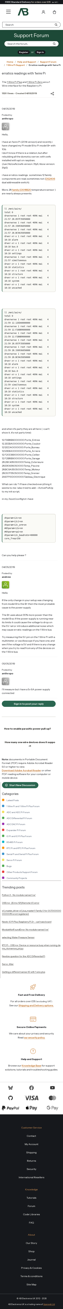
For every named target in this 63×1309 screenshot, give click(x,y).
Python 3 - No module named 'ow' (19, 895)
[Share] (50, 93)
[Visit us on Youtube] (52, 1087)
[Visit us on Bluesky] (10, 1087)
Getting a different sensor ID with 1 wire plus (23, 972)
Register (23, 52)
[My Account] (43, 11)
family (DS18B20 (21, 189)
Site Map (31, 1284)
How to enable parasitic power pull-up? (27, 728)
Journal (31, 1259)
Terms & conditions (31, 1276)
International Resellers (31, 1177)
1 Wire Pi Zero (35, 82)
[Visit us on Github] (10, 1097)
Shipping (31, 1152)
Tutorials (31, 1197)
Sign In (40, 52)
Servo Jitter (8, 964)
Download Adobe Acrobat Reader (21, 770)
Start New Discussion (22, 785)
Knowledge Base (31, 1065)
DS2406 (50, 178)
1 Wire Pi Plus (14, 82)
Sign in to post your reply (29, 703)
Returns (31, 1160)
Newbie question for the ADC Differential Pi (23, 956)
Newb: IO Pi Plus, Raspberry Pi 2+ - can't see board (26, 921)
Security (31, 1169)
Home (10, 61)
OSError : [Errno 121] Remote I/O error (20, 902)
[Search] (34, 12)
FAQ (31, 1222)
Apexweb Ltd (49, 1304)
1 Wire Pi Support (15, 65)
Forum (31, 1206)
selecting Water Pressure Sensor (18, 937)
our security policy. (34, 1037)
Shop (31, 1251)
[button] (7, 9)
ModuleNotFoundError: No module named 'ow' (25, 929)
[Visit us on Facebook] (31, 1087)
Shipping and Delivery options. (36, 1005)
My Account (31, 1144)
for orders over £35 (31, 2)
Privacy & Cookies (31, 1267)
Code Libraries (31, 1214)
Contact (31, 1135)
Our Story (31, 1243)
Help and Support (26, 61)
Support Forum (48, 61)
